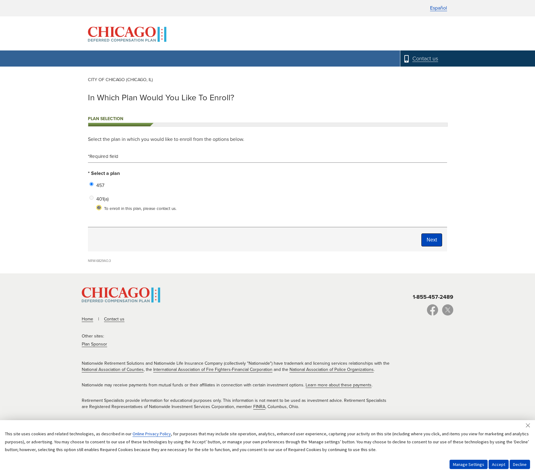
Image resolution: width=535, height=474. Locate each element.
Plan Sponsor (94, 344)
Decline (520, 464)
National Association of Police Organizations (331, 369)
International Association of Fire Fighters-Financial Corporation (212, 369)
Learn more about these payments (339, 385)
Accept (498, 464)
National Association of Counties (113, 369)
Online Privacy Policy (152, 434)
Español (438, 8)
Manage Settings (468, 464)
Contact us (114, 319)
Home (87, 319)
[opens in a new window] (432, 313)
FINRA (259, 406)
